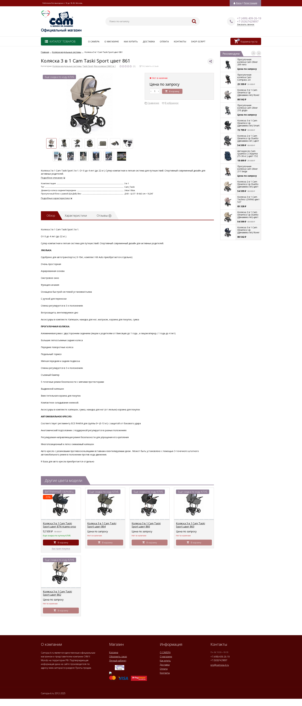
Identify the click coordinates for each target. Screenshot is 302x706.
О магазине (111, 41)
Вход (238, 3)
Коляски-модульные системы (67, 66)
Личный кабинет (117, 660)
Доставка (149, 41)
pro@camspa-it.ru (219, 664)
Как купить (131, 41)
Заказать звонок (245, 24)
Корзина (113, 652)
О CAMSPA (93, 41)
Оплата (164, 41)
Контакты (180, 41)
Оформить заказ (118, 656)
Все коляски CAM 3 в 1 (105, 66)
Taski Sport (88, 66)
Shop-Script (198, 41)
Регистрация (250, 3)
